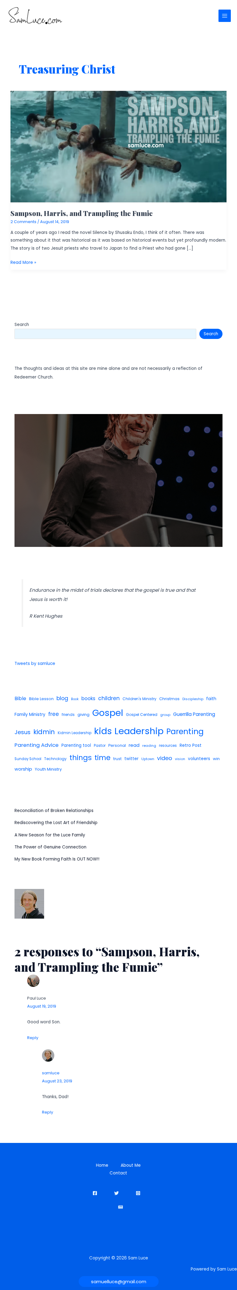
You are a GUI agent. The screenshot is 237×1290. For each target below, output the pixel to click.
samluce (51, 1073)
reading (149, 745)
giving (83, 714)
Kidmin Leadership (74, 732)
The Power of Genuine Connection (50, 847)
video (164, 758)
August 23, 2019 (57, 1081)
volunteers (199, 759)
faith (211, 699)
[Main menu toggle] (224, 16)
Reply (32, 1038)
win (216, 759)
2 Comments (23, 221)
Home (102, 1165)
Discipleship (192, 698)
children (109, 698)
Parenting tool (76, 745)
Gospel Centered (141, 714)
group (165, 714)
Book (75, 699)
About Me (131, 1165)
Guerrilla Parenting (194, 714)
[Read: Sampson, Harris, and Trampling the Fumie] (118, 146)
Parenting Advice (37, 745)
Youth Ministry (48, 769)
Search (22, 325)
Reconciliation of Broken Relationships (54, 811)
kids (103, 731)
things (80, 758)
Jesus (23, 732)
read (134, 745)
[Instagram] (138, 1193)
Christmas (169, 698)
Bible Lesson (41, 698)
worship (23, 769)
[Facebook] (95, 1193)
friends (68, 714)
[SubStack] (120, 1207)
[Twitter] (116, 1193)
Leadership (139, 731)
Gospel (107, 712)
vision (180, 758)
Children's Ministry (139, 698)
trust (117, 758)
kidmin (44, 731)
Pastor (100, 745)
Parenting (185, 731)
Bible (20, 698)
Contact (118, 1173)
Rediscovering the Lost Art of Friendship (56, 823)
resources (168, 745)
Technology (55, 758)
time (102, 758)
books (88, 698)
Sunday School (28, 758)
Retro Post (191, 745)
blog (62, 698)
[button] (119, 1281)
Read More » (23, 262)
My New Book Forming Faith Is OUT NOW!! (57, 859)
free (53, 714)
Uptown (147, 758)
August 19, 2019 (41, 1006)
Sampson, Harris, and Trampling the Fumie (81, 213)
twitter (131, 759)
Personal (117, 745)
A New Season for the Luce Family (50, 835)
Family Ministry (30, 714)
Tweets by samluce (35, 663)
